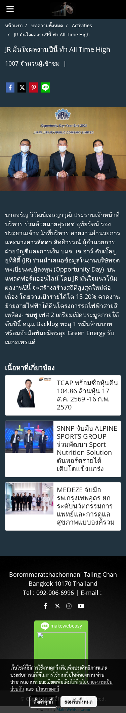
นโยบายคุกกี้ (47, 689)
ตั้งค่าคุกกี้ (43, 702)
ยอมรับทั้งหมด (79, 702)
